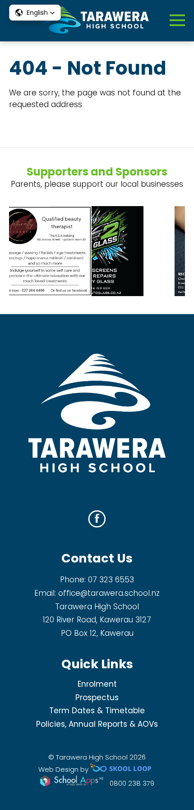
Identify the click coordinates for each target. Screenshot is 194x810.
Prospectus (97, 697)
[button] (35, 13)
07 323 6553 (111, 579)
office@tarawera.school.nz (109, 593)
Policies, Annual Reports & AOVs (97, 724)
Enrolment (97, 684)
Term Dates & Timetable (97, 710)
